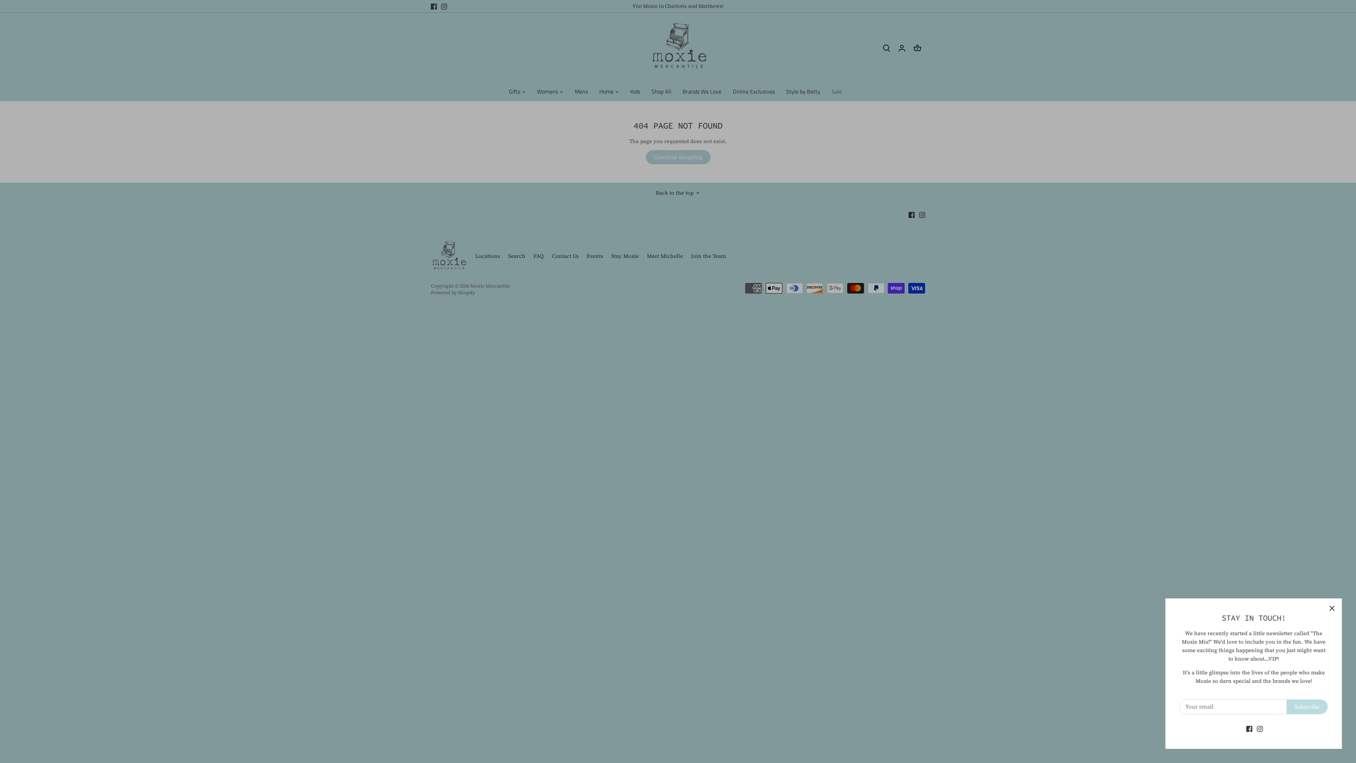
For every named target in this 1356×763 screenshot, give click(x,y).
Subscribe (1307, 706)
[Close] (1332, 608)
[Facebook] (1249, 728)
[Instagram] (1260, 728)
